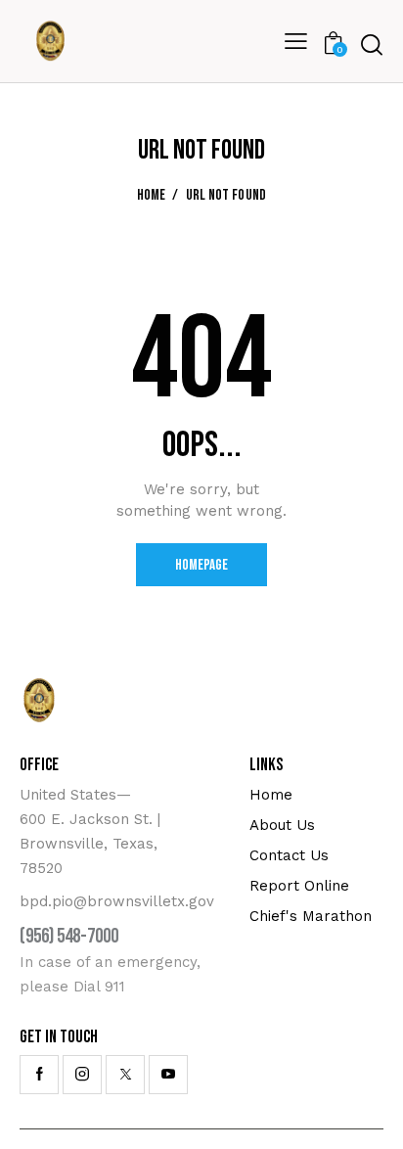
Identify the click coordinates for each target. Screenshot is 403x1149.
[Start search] (371, 44)
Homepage (201, 565)
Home (151, 196)
